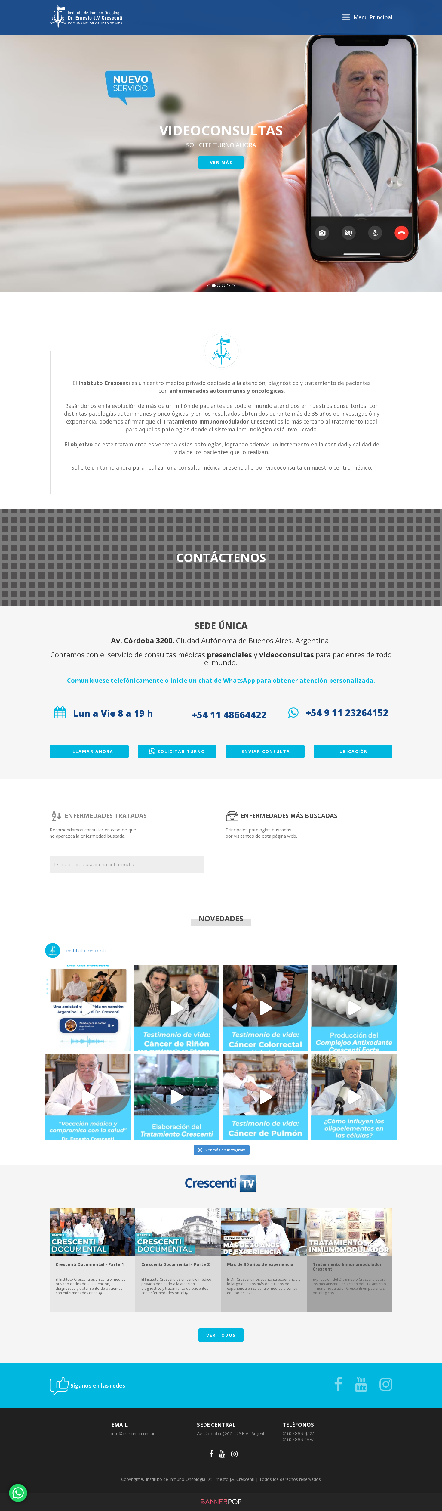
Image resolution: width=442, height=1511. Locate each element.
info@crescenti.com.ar (133, 1433)
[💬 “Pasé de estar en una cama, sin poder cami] (265, 1008)
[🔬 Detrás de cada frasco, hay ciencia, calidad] (176, 1097)
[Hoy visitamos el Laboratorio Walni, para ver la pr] (354, 1008)
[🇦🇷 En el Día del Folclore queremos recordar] (88, 1008)
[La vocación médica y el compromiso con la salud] (88, 1097)
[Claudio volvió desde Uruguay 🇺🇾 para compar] (176, 1008)
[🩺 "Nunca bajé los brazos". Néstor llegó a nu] (265, 1097)
